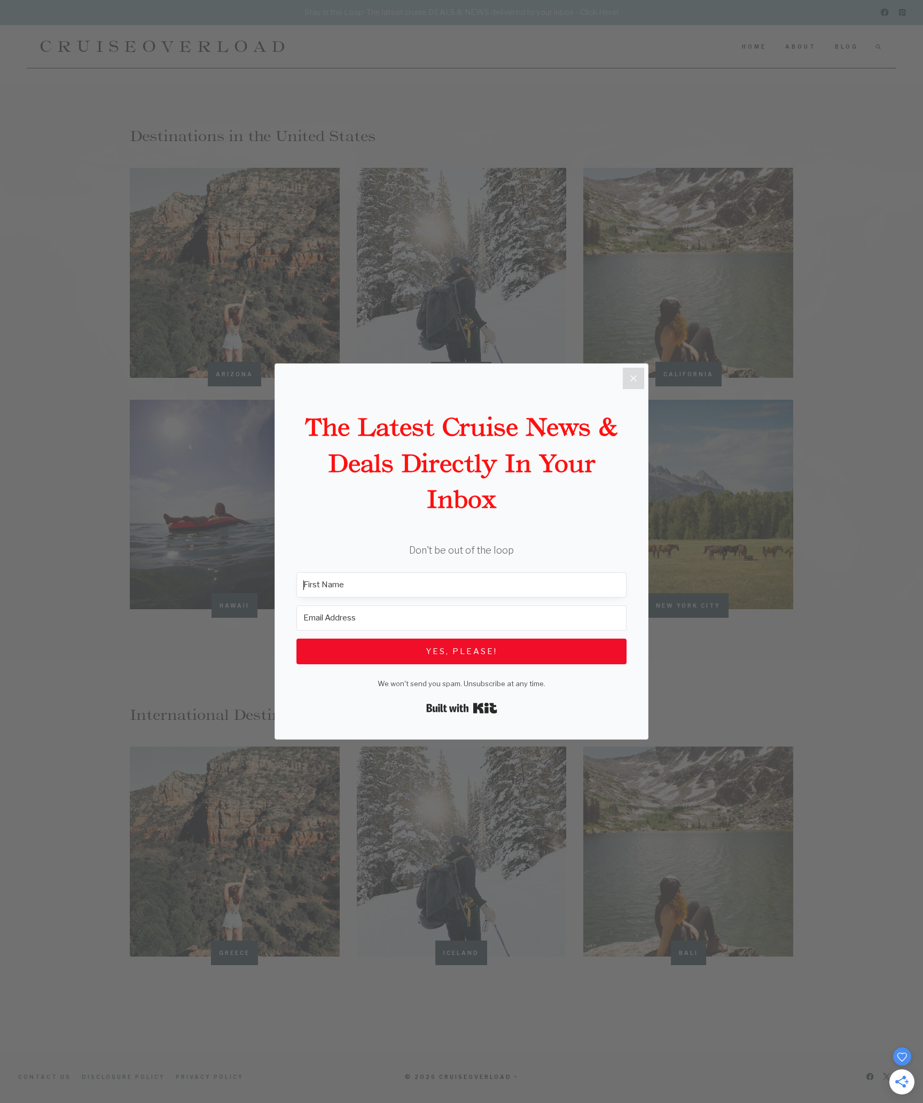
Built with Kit (461, 708)
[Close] (633, 378)
